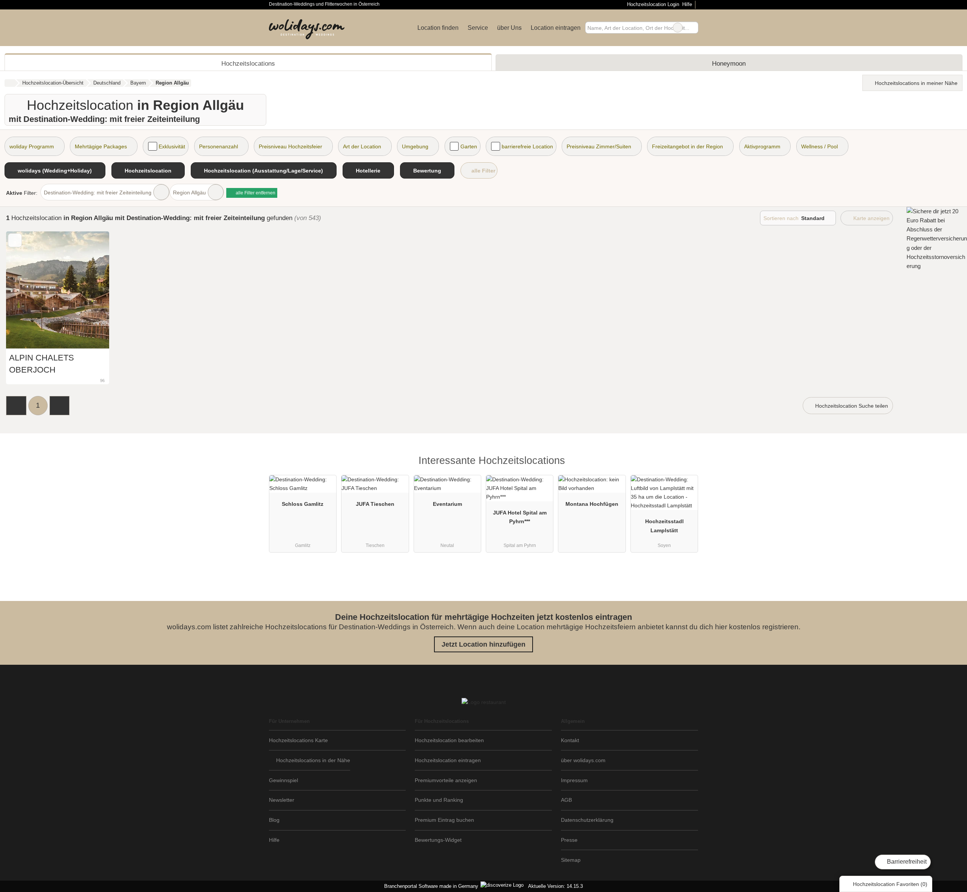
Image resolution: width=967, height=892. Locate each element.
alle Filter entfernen (255, 193)
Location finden (438, 28)
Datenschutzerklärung (587, 820)
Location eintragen (556, 28)
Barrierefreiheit (906, 861)
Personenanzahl (218, 146)
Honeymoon (729, 63)
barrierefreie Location (527, 146)
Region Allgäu (189, 192)
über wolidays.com (583, 760)
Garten (468, 146)
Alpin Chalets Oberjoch (41, 363)
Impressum (574, 780)
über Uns (509, 28)
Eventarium (447, 504)
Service (478, 28)
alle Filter (482, 171)
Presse (569, 840)
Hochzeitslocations (248, 63)
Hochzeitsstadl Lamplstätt (664, 525)
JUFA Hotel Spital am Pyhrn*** (520, 517)
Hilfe (687, 4)
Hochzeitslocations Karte (298, 740)
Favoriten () (890, 884)
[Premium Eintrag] (687, 462)
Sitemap (571, 860)
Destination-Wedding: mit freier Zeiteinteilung (97, 192)
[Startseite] (10, 83)
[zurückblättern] (25, 290)
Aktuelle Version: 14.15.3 (555, 886)
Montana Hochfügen (591, 504)
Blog (274, 820)
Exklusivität (172, 146)
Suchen (692, 28)
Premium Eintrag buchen (444, 820)
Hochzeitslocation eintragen (448, 760)
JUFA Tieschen (375, 504)
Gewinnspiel (283, 780)
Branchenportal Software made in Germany (430, 886)
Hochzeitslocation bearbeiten (449, 740)
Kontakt (570, 740)
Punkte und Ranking (439, 800)
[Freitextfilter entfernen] (678, 27)
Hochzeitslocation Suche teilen (851, 406)
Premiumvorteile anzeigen (446, 780)
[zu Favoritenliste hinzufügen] (15, 240)
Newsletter (281, 800)
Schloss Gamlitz (302, 504)
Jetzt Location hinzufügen (483, 644)
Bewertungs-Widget (438, 840)
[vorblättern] (90, 290)
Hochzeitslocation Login (652, 4)
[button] (16, 405)
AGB (566, 800)
